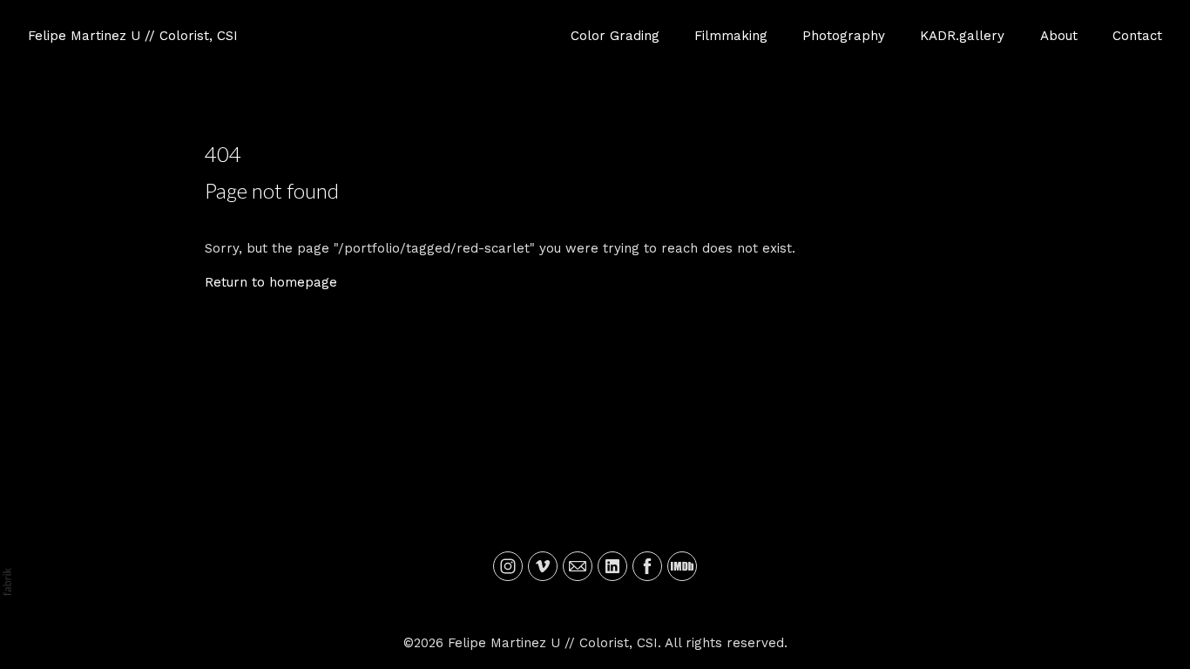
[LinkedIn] (612, 566)
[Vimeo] (543, 566)
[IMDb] (682, 566)
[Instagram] (508, 566)
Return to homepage (271, 282)
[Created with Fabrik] (7, 582)
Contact (1137, 36)
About (1059, 36)
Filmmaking (730, 36)
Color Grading (615, 36)
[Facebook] (647, 566)
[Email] (577, 566)
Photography (843, 36)
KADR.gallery (962, 36)
